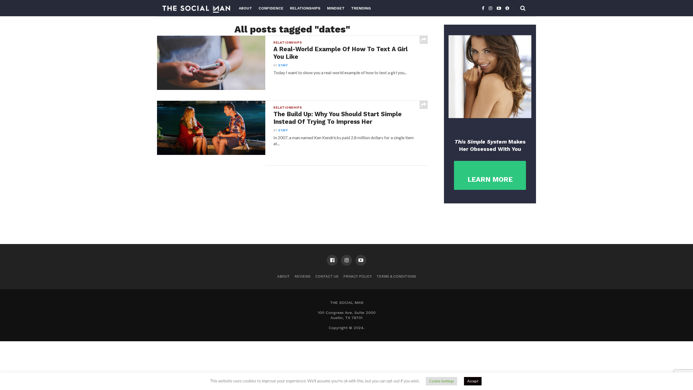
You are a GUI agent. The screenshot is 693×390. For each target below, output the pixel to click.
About (245, 8)
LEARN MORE (490, 179)
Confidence (271, 8)
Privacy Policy (357, 276)
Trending (361, 8)
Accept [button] (472, 381)
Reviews (302, 276)
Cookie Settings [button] (441, 381)
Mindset (336, 8)
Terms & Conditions (396, 276)
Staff (283, 65)
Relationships (305, 8)
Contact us (326, 276)
